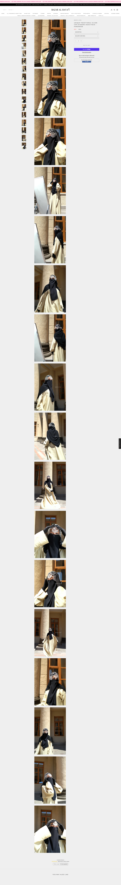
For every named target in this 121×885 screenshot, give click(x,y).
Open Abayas (86, 13)
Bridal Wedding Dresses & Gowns (26, 15)
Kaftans (106, 13)
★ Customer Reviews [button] (119, 443)
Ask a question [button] (64, 864)
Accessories (41, 15)
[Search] (114, 9)
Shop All (101, 15)
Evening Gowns (115, 13)
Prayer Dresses (64, 13)
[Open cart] (117, 9)
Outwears (35, 13)
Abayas (49, 13)
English (10, 9)
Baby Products (92, 15)
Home (3, 13)
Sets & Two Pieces (76, 13)
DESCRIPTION (78, 32)
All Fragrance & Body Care (14, 13)
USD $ (4, 9)
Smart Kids (27, 13)
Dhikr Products (81, 15)
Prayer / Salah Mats (52, 15)
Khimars (55, 13)
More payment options (86, 52)
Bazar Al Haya (78, 20)
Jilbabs (43, 13)
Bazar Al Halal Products (67, 15)
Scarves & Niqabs (97, 13)
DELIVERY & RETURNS (80, 36)
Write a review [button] (56, 864)
